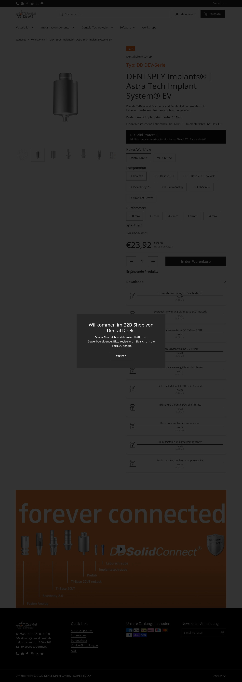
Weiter (121, 356)
